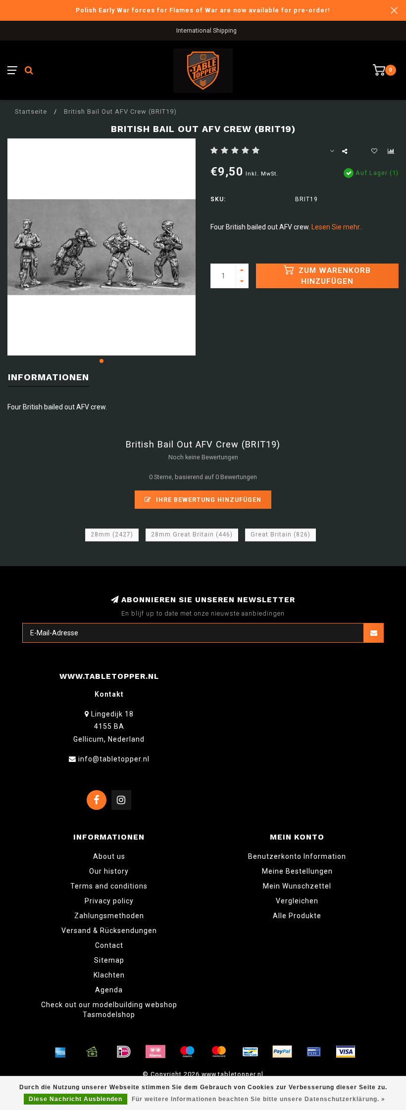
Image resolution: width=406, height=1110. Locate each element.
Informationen (48, 377)
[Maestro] (187, 1051)
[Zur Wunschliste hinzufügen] (374, 151)
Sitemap (109, 960)
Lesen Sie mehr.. (336, 227)
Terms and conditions (109, 886)
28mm (112, 534)
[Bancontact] (250, 1051)
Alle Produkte (297, 916)
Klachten (109, 975)
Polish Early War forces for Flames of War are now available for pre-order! (203, 10)
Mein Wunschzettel (297, 886)
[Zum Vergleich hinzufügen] (391, 151)
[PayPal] (282, 1051)
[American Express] (60, 1051)
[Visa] (345, 1051)
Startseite (31, 111)
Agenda (109, 990)
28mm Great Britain (192, 534)
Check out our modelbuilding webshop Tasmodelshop (109, 1010)
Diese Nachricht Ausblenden (75, 1099)
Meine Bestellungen (297, 871)
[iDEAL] (123, 1051)
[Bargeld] (92, 1051)
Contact (109, 945)
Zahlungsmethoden (109, 916)
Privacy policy (109, 901)
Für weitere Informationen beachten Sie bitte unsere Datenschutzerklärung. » (258, 1099)
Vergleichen (297, 901)
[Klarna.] (155, 1051)
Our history (109, 871)
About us (109, 856)
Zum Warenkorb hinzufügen (333, 276)
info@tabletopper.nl (114, 759)
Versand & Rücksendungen (109, 930)
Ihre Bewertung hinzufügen (207, 499)
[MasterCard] (218, 1051)
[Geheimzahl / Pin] (314, 1051)
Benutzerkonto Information (297, 856)
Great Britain (280, 534)
